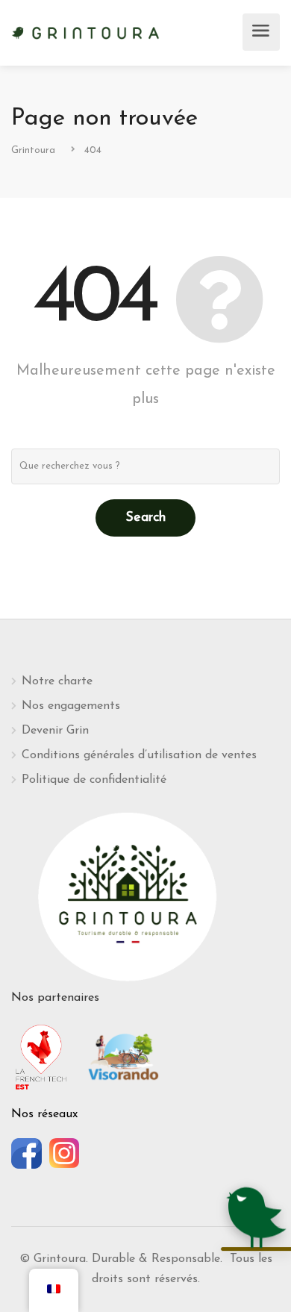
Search (145, 518)
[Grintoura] (85, 31)
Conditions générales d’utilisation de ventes (139, 755)
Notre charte (57, 681)
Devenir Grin (55, 731)
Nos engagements (71, 706)
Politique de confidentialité (94, 780)
